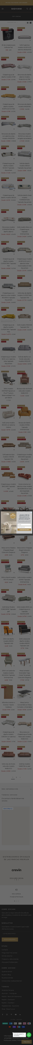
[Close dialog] (31, 512)
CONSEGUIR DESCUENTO (24, 529)
